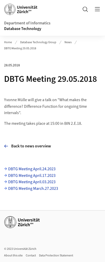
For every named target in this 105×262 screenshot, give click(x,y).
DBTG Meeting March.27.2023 (33, 188)
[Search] (85, 9)
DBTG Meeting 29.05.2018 (20, 48)
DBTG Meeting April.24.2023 (32, 169)
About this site (13, 255)
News (68, 42)
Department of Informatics (27, 23)
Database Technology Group (38, 42)
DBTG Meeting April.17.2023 (32, 175)
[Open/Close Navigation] (97, 9)
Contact (31, 255)
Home (8, 42)
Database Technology (22, 29)
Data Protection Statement (56, 255)
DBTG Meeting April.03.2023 (32, 182)
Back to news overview (31, 146)
